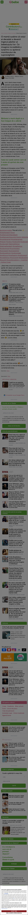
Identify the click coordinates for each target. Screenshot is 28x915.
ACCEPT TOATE (14, 911)
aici (13, 898)
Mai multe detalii (6, 893)
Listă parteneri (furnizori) (4, 908)
